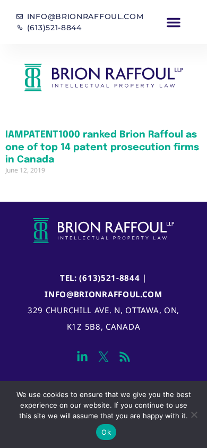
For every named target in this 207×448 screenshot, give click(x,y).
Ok (106, 432)
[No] (193, 414)
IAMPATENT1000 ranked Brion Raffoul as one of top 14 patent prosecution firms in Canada (102, 147)
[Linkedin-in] (82, 356)
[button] (174, 22)
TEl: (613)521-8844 (100, 277)
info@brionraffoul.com (103, 294)
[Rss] (125, 356)
